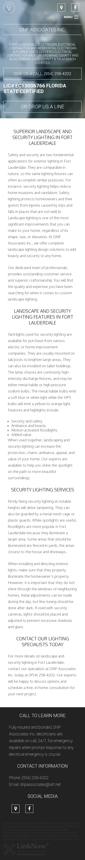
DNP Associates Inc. (42, 29)
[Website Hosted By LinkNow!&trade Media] (26, 849)
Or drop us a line (42, 106)
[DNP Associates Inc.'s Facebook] (75, 8)
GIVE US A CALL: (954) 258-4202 (42, 73)
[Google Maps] (61, 8)
